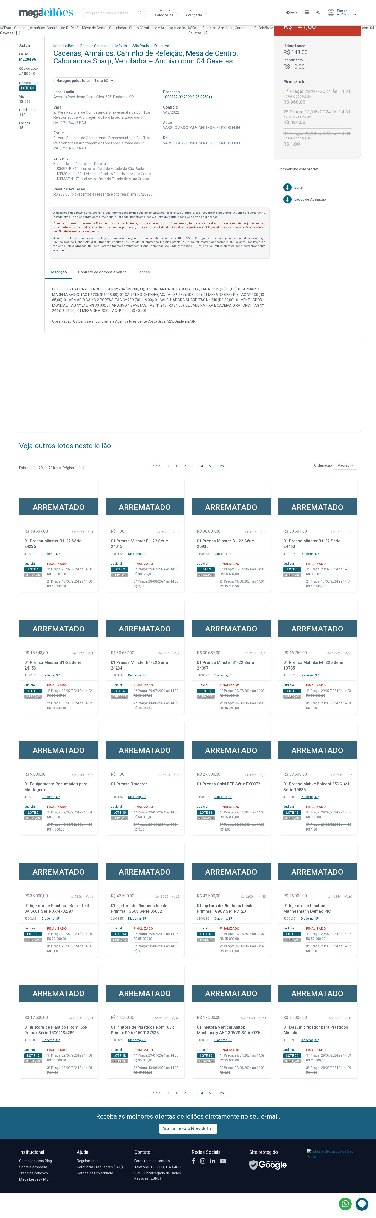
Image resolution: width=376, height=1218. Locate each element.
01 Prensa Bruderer (129, 784)
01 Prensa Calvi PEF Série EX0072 (228, 784)
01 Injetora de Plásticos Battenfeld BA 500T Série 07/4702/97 (56, 908)
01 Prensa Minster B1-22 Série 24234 (139, 665)
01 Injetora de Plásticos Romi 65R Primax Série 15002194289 (55, 1030)
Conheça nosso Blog (35, 1161)
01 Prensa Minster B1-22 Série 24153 (52, 665)
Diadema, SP (51, 554)
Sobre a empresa (33, 1167)
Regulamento (88, 1161)
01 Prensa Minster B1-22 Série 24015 (139, 543)
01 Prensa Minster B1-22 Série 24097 (225, 665)
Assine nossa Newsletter (188, 1128)
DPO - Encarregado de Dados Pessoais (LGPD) (157, 1175)
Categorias (164, 13)
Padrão (344, 465)
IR (139, 13)
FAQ (293, 12)
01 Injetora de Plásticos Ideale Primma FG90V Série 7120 (225, 908)
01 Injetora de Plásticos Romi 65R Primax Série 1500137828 (142, 1030)
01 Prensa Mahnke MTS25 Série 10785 (313, 665)
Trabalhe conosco (33, 1173)
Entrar (346, 12)
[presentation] (4, 30)
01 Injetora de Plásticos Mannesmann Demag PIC (307, 908)
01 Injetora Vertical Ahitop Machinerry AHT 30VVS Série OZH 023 (229, 1031)
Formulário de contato (152, 1161)
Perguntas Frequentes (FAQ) (100, 1167)
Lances (144, 272)
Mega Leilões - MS (34, 1179)
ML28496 (27, 59)
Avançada (194, 13)
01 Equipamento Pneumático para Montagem (55, 787)
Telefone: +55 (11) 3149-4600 (158, 1167)
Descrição (58, 272)
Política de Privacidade (95, 1173)
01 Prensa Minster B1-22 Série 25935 (225, 543)
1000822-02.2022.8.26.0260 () (187, 97)
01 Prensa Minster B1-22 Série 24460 (311, 543)
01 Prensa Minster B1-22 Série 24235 (52, 543)
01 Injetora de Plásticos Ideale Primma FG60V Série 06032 (139, 908)
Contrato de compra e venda (102, 272)
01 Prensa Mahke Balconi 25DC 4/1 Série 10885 (316, 787)
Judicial (30, 563)
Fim (221, 466)
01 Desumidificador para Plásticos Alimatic (315, 1030)
